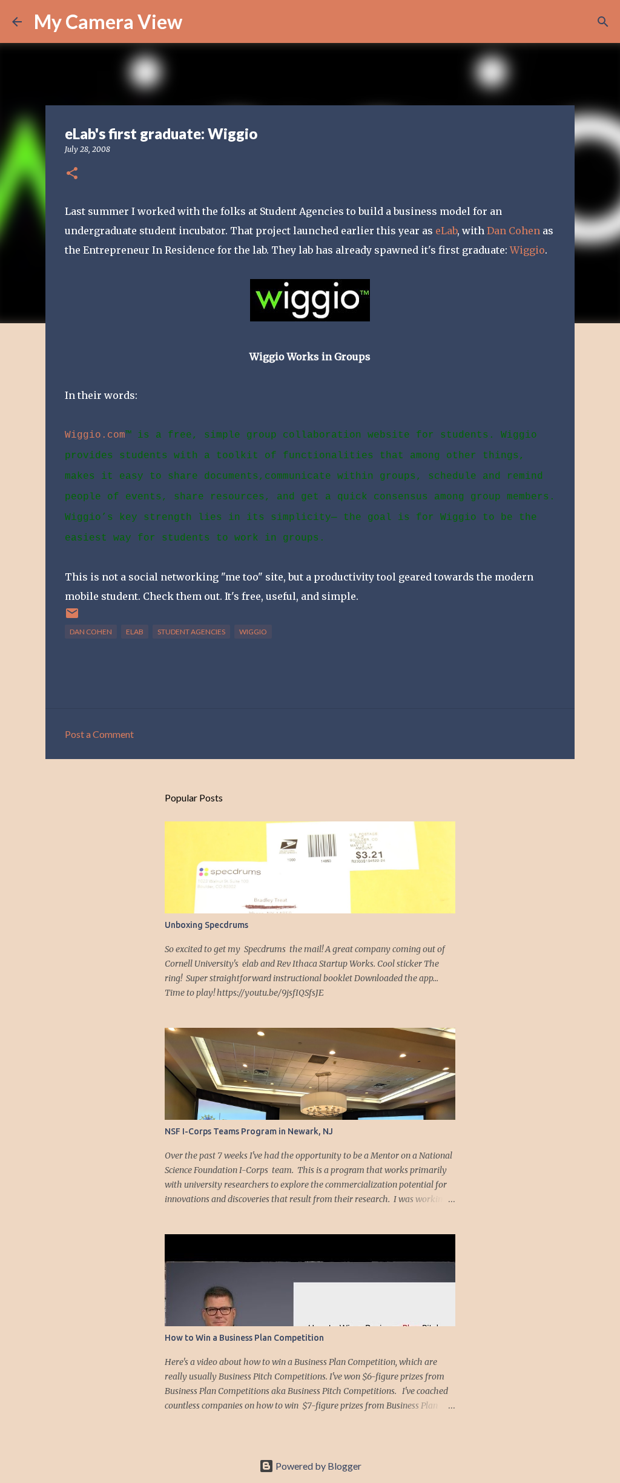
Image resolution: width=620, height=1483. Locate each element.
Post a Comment (99, 734)
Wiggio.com (95, 435)
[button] (72, 174)
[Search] (199, 21)
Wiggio (527, 250)
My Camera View (108, 21)
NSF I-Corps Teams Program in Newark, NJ (249, 1131)
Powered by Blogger (317, 1465)
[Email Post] (72, 617)
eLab (446, 231)
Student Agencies (191, 631)
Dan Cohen (513, 231)
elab (134, 631)
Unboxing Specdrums (206, 925)
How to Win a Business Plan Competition (244, 1338)
